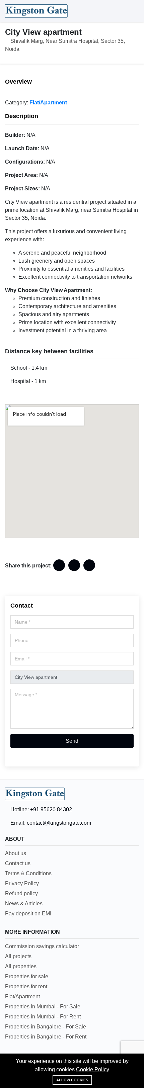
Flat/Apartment (48, 102)
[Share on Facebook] (59, 565)
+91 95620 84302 (51, 809)
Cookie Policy (92, 1069)
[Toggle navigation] (132, 11)
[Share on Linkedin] (74, 565)
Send (72, 741)
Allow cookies (72, 1080)
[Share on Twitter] (89, 565)
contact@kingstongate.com (59, 823)
